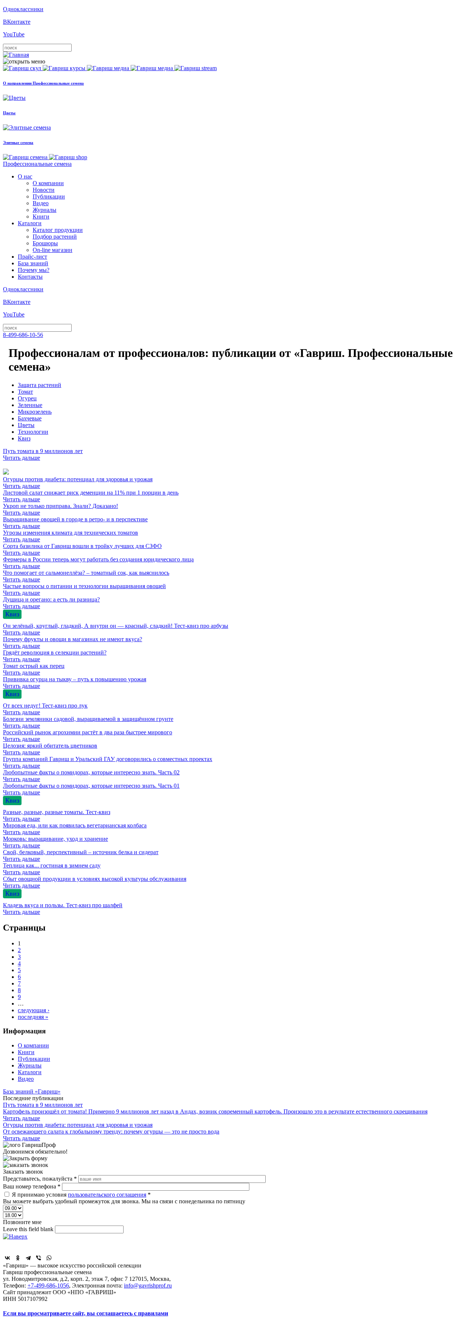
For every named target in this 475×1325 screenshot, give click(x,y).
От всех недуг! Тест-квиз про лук (45, 708)
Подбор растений (55, 236)
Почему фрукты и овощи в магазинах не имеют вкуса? (72, 642)
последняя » (33, 1017)
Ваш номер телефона (31, 1186)
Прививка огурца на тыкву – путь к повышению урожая (74, 682)
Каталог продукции (58, 230)
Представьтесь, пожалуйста (40, 1178)
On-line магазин (52, 250)
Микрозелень (35, 412)
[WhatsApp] (49, 1257)
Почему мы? (33, 270)
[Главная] (16, 55)
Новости (44, 190)
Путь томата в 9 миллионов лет (43, 454)
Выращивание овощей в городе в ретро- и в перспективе (75, 522)
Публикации (49, 196)
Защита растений (39, 385)
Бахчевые (30, 418)
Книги (41, 216)
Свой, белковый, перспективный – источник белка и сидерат (80, 855)
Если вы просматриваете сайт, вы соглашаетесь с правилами (85, 1313)
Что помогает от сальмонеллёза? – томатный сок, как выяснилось (86, 576)
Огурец (27, 398)
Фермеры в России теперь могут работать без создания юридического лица (98, 562)
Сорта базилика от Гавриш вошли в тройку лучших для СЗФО (82, 549)
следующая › (33, 1010)
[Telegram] (28, 1257)
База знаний (33, 263)
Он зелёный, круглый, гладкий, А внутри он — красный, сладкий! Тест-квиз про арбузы (115, 629)
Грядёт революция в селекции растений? (55, 655)
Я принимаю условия (81, 1194)
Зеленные (30, 405)
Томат (25, 391)
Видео (41, 203)
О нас (25, 176)
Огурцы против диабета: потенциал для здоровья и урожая (78, 482)
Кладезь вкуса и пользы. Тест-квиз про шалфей (62, 908)
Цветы (26, 425)
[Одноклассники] (17, 1257)
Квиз (24, 438)
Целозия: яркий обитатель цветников (50, 748)
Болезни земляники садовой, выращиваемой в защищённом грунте (88, 722)
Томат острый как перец (34, 669)
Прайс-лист (32, 256)
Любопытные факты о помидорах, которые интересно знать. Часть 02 (91, 775)
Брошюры (45, 243)
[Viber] (38, 1257)
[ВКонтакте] (7, 1257)
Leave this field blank (29, 1229)
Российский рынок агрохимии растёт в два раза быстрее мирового (87, 735)
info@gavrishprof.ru (148, 1285)
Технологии (33, 432)
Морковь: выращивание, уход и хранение (55, 842)
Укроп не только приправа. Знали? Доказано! (60, 509)
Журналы (44, 210)
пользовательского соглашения (107, 1194)
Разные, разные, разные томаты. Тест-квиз (56, 815)
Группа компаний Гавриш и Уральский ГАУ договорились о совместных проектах (107, 762)
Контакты (30, 276)
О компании (48, 183)
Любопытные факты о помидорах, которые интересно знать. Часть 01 (91, 789)
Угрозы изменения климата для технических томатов (70, 535)
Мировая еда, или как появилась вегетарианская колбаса (75, 828)
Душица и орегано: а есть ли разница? (51, 602)
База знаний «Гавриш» (31, 1091)
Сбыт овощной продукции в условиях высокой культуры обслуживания (94, 882)
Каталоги (30, 223)
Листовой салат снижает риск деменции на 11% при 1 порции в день (90, 495)
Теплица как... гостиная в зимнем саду (52, 868)
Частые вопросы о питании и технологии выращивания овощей (84, 589)
